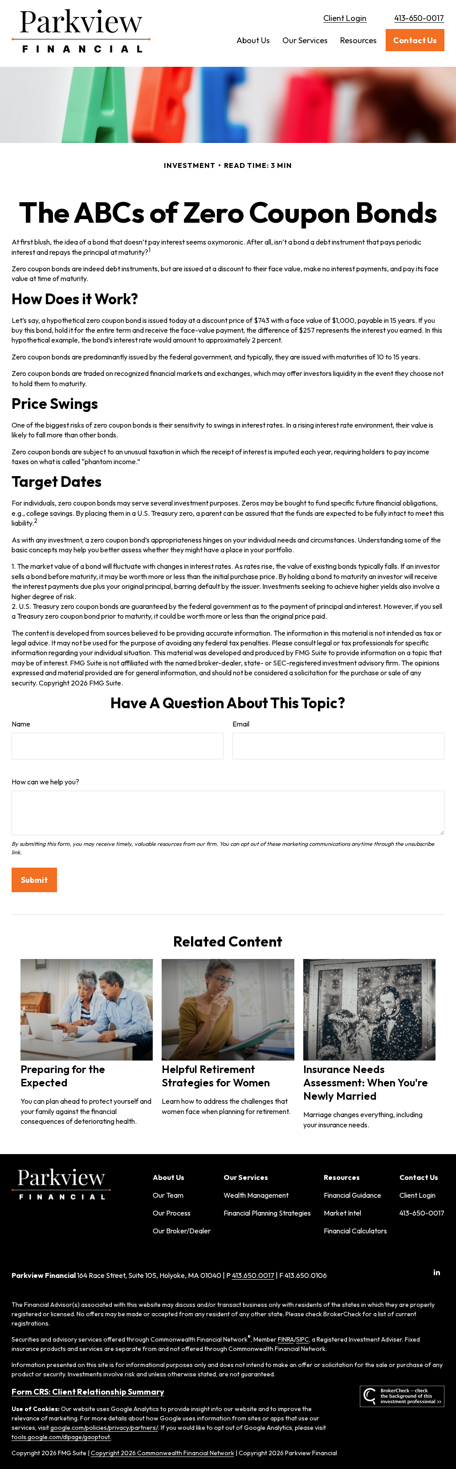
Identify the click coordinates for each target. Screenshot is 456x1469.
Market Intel (342, 1212)
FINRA (286, 1339)
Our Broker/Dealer (182, 1230)
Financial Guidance (352, 1195)
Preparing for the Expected (62, 1075)
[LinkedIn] (437, 1272)
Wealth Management (256, 1195)
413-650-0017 (419, 18)
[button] (253, 40)
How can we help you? (45, 781)
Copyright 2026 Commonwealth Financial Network (162, 1453)
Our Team (168, 1195)
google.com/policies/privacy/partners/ (104, 1428)
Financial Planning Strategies (267, 1212)
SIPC (302, 1339)
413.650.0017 (253, 1275)
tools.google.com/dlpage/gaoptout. (61, 1437)
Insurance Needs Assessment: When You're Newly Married (365, 1082)
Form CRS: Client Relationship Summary (88, 1392)
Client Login (344, 18)
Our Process (172, 1212)
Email (240, 723)
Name (21, 723)
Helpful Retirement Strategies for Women (216, 1075)
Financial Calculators (355, 1230)
